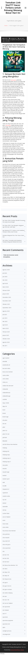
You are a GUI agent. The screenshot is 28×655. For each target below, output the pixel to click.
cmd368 (5, 399)
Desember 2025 (7, 297)
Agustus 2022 (6, 342)
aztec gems (21, 38)
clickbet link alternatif (8, 385)
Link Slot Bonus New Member (10, 444)
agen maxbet (6, 358)
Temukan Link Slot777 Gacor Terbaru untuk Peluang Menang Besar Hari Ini (13, 7)
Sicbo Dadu (5, 523)
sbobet (4, 503)
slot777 (4, 613)
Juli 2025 (5, 314)
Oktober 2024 (6, 338)
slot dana (5, 568)
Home (6, 25)
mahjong (5, 447)
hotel (4, 410)
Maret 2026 (6, 287)
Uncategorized (13, 38)
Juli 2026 (5, 273)
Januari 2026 (6, 294)
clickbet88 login (6, 396)
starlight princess (7, 631)
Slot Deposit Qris (7, 579)
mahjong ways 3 (7, 461)
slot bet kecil (6, 561)
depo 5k (5, 406)
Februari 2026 (6, 290)
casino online (6, 375)
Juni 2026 (5, 276)
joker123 (5, 430)
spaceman (5, 617)
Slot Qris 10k (6, 599)
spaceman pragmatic (8, 620)
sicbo (4, 520)
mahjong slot (6, 451)
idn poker (5, 420)
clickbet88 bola (6, 392)
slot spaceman (6, 606)
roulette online (6, 496)
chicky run (5, 382)
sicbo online (5, 527)
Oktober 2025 (6, 304)
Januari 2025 (6, 335)
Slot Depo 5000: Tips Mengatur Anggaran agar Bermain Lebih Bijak (13, 226)
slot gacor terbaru (7, 589)
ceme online (6, 378)
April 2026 (5, 283)
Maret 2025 (6, 328)
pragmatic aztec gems (16, 39)
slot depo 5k (6, 575)
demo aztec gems (6, 39)
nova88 (4, 485)
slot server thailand (7, 603)
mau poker (5, 465)
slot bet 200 (6, 558)
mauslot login (6, 472)
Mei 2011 (5, 345)
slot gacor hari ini (7, 586)
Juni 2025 (5, 318)
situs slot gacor (6, 544)
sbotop (4, 510)
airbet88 (5, 361)
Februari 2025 (6, 331)
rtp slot (4, 499)
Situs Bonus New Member (9, 530)
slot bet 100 (6, 555)
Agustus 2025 (6, 311)
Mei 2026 (5, 280)
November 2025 (7, 300)
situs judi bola (6, 534)
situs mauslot (6, 537)
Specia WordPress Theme (17, 650)
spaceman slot (6, 624)
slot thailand (6, 610)
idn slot (4, 423)
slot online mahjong (7, 593)
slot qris (5, 596)
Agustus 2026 (6, 269)
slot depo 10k (6, 572)
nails (4, 482)
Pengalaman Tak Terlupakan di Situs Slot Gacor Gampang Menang (14, 47)
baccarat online (6, 368)
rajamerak (5, 492)
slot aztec (7, 41)
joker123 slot (6, 434)
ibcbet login (5, 416)
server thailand (6, 517)
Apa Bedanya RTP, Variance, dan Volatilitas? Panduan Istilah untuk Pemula (14, 231)
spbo (4, 627)
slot (4, 551)
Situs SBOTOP (6, 541)
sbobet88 (5, 506)
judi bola (5, 437)
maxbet (4, 475)
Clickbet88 (5, 389)
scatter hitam (6, 513)
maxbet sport (6, 479)
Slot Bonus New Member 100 (10, 565)
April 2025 (5, 325)
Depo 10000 (6, 403)
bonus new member (8, 372)
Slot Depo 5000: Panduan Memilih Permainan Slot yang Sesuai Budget (14, 221)
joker (4, 427)
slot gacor (13, 80)
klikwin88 (5, 441)
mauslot (5, 468)
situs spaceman (6, 548)
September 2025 (7, 307)
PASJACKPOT (6, 489)
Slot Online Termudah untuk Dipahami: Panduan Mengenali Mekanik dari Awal (12, 241)
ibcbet (4, 413)
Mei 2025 (5, 321)
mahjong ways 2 (7, 458)
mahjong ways (6, 454)
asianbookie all (6, 365)
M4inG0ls (5, 38)
